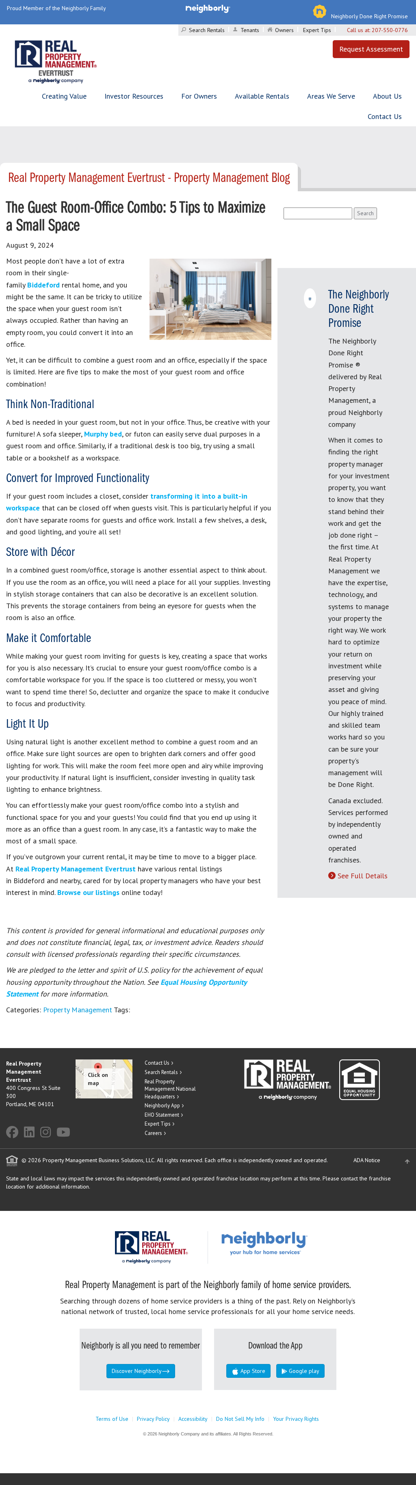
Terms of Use (111, 1418)
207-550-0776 (390, 30)
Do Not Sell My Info (240, 1418)
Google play (303, 1371)
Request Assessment (371, 49)
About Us (387, 96)
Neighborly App (162, 1105)
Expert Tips (317, 30)
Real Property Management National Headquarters (170, 1089)
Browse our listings (88, 892)
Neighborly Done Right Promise (369, 16)
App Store (252, 1371)
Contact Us (385, 116)
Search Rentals (207, 30)
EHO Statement (162, 1114)
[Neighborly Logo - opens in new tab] (288, 1243)
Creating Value (64, 96)
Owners (284, 30)
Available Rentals (262, 96)
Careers (153, 1133)
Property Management (77, 1009)
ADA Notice (366, 1160)
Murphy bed (103, 434)
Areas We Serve (331, 96)
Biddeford (43, 285)
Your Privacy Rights (296, 1418)
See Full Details (363, 875)
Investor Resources (133, 96)
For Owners (199, 96)
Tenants (249, 30)
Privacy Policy (153, 1418)
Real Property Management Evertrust (75, 868)
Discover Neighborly (137, 1371)
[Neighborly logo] (208, 8)
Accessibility (193, 1418)
